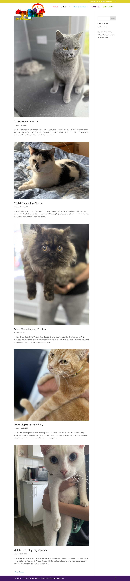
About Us (65, 7)
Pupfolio (95, 7)
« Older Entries (19, 572)
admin (17, 125)
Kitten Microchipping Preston (30, 329)
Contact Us (108, 7)
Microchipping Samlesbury (28, 424)
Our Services (79, 7)
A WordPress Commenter (107, 35)
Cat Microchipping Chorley (28, 203)
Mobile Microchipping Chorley (30, 550)
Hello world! (102, 27)
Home (55, 7)
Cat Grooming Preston (26, 121)
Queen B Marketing (57, 578)
